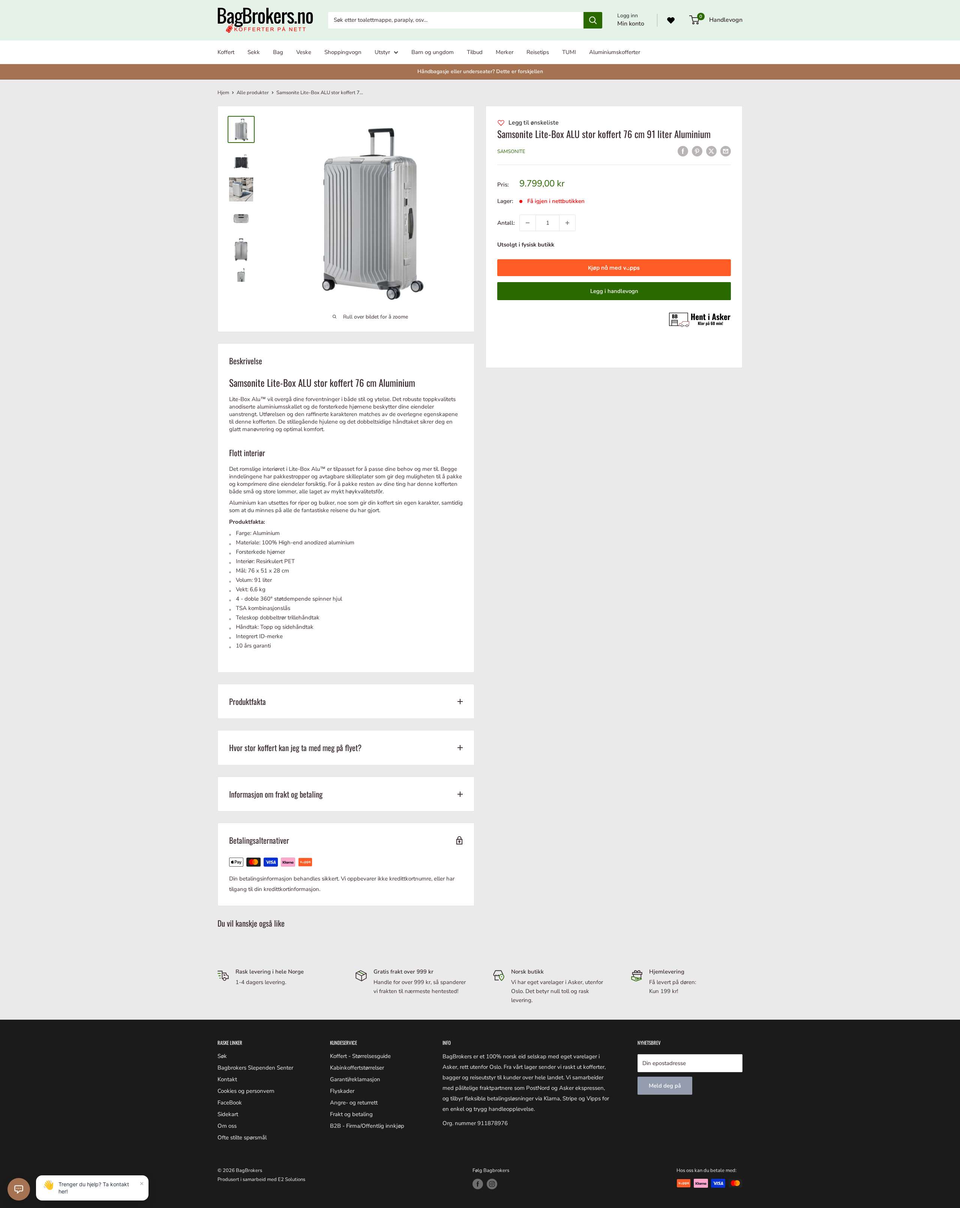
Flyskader (342, 1091)
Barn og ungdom (432, 52)
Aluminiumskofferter (614, 52)
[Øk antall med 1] (567, 223)
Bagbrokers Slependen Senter (255, 1067)
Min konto (630, 24)
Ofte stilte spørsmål (242, 1137)
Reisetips (537, 52)
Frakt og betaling (351, 1114)
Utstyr (382, 52)
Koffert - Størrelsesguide (360, 1056)
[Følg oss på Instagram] (492, 1184)
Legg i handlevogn (614, 291)
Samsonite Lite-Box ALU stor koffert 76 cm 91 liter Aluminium (604, 134)
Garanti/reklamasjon (355, 1079)
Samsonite (511, 152)
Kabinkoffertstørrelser (357, 1067)
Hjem (223, 92)
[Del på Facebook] (683, 150)
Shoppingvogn (343, 52)
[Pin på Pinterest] (697, 150)
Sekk (254, 52)
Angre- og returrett (354, 1102)
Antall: (506, 223)
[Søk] (593, 20)
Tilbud (475, 52)
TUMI (569, 52)
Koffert (226, 52)
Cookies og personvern (246, 1091)
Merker (504, 52)
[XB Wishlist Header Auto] (671, 20)
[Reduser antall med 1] (528, 223)
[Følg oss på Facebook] (477, 1184)
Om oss (227, 1126)
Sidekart (228, 1114)
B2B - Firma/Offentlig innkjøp (367, 1126)
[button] (19, 1189)
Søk (222, 1056)
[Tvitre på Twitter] (711, 150)
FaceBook (230, 1102)
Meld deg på (665, 1085)
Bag (278, 52)
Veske (303, 52)
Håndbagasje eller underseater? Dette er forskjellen (480, 71)
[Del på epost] (725, 150)
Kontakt (227, 1079)
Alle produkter (253, 92)
